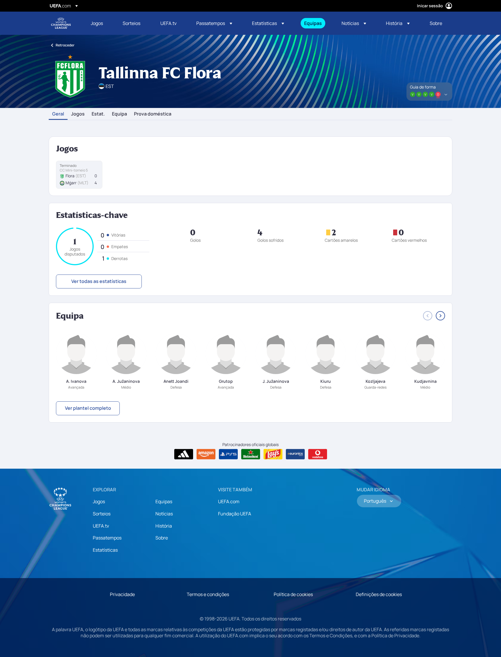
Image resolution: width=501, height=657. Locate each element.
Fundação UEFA (234, 513)
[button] (214, 23)
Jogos (78, 114)
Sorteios (101, 513)
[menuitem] (99, 23)
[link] (97, 23)
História (163, 526)
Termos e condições (208, 594)
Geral (58, 114)
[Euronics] (295, 454)
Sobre (161, 538)
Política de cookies (293, 594)
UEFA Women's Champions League (61, 23)
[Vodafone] (317, 454)
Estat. (98, 114)
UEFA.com (228, 501)
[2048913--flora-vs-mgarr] (79, 175)
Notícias (164, 513)
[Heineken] (250, 454)
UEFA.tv (101, 526)
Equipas (163, 501)
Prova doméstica (152, 114)
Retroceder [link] (65, 45)
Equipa (119, 114)
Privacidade (122, 594)
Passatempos (107, 538)
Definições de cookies (379, 594)
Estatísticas (105, 550)
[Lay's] (273, 454)
